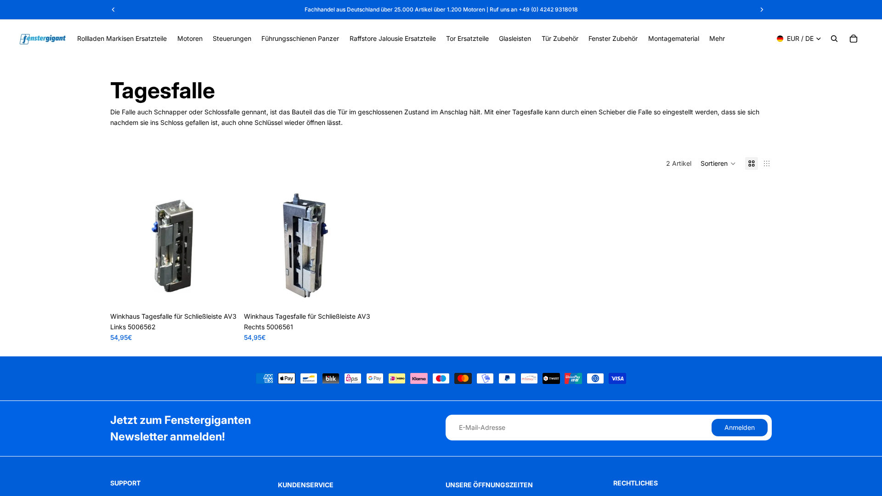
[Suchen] (834, 38)
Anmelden (739, 427)
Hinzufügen (230, 293)
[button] (718, 163)
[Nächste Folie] (223, 244)
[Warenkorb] (853, 38)
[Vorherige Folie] (124, 244)
